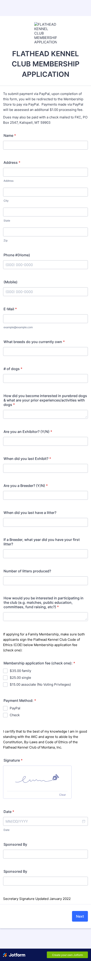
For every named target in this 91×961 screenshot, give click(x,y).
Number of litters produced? (27, 571)
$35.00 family (20, 671)
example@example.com (18, 327)
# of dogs (13, 369)
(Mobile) (10, 282)
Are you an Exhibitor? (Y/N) (28, 431)
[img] (37, 778)
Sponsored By (15, 844)
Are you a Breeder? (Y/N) (26, 485)
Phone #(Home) (17, 255)
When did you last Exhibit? (27, 458)
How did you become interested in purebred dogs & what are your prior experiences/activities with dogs (45, 400)
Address (12, 162)
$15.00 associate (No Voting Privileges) (40, 684)
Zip (6, 240)
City (6, 200)
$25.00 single (20, 677)
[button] (83, 821)
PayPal (15, 708)
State (7, 220)
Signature (13, 760)
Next (80, 916)
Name (10, 135)
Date (6, 830)
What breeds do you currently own (34, 342)
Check (15, 715)
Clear (62, 794)
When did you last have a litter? (30, 512)
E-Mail (10, 309)
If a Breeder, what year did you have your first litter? (42, 541)
